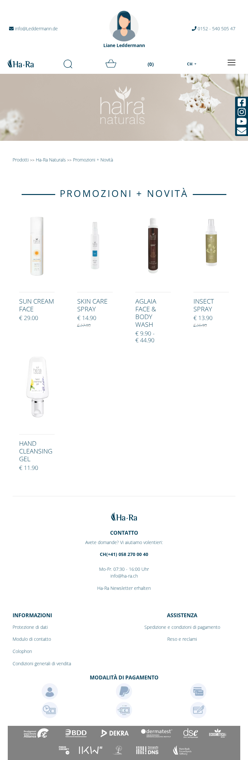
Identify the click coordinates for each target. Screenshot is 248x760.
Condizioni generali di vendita (42, 663)
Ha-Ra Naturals (51, 160)
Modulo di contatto (32, 639)
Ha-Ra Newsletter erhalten (124, 588)
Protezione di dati (30, 627)
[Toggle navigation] (231, 62)
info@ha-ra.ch (124, 576)
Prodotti (21, 160)
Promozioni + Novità (93, 160)
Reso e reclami (182, 639)
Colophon (22, 651)
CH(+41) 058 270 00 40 (124, 554)
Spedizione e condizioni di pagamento (182, 627)
